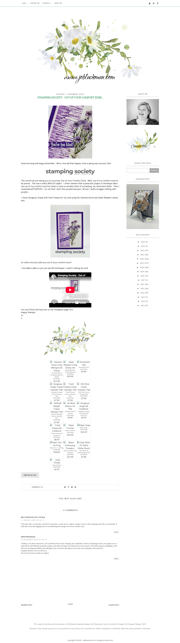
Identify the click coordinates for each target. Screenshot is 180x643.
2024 (142, 250)
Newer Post (26, 605)
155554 (70, 454)
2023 (142, 255)
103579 (84, 429)
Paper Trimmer (70, 430)
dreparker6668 (28, 537)
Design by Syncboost (105, 640)
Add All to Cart (30, 475)
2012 (143, 301)
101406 (70, 415)
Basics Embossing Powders (70, 451)
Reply (116, 532)
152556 (56, 379)
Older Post (114, 605)
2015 (142, 288)
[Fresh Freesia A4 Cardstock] (57, 430)
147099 (56, 398)
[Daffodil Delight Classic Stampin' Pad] (57, 411)
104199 (56, 467)
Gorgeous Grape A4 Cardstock (83, 412)
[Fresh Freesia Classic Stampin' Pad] (70, 389)
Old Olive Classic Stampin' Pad (84, 393)
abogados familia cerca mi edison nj (34, 550)
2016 (142, 284)
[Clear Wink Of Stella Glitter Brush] (84, 448)
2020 (142, 267)
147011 (84, 415)
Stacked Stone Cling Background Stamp (57, 375)
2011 (142, 305)
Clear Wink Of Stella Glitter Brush (83, 451)
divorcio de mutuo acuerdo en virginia (35, 553)
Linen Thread (56, 465)
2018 (142, 276)
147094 (56, 420)
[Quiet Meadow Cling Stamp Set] (70, 367)
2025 (143, 246)
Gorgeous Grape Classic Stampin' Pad (56, 394)
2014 (142, 293)
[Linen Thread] (57, 462)
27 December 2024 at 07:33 (34, 540)
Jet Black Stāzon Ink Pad (70, 412)
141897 (84, 454)
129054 (56, 450)
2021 (142, 263)
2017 (143, 280)
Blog (24, 3)
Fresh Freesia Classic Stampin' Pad (70, 394)
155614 (56, 437)
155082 (70, 374)
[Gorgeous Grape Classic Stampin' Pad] (57, 389)
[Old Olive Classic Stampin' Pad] (84, 389)
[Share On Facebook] (68, 487)
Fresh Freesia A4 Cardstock (56, 434)
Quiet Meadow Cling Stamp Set (70, 371)
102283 (84, 369)
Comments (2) (37, 487)
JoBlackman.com (89, 640)
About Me (58, 3)
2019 (142, 272)
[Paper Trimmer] (70, 428)
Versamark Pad (84, 367)
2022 (142, 259)
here (71, 309)
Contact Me (35, 3)
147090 (84, 396)
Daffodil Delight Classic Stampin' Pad (56, 416)
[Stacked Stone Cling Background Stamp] (57, 370)
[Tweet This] (65, 487)
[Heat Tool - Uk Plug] (57, 445)
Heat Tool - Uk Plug (56, 448)
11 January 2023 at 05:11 (32, 520)
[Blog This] (75, 487)
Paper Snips (84, 428)
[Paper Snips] (83, 425)
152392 (70, 432)
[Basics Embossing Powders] (70, 448)
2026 (143, 242)
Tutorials (46, 3)
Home (70, 604)
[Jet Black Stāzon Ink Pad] (70, 408)
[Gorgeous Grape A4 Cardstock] (84, 408)
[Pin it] (72, 487)
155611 (70, 398)
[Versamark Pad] (84, 364)
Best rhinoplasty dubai (33, 517)
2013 (143, 297)
